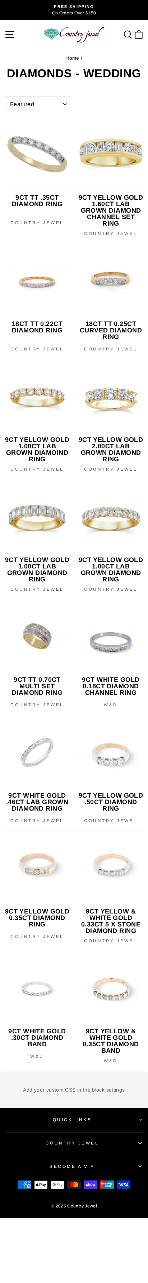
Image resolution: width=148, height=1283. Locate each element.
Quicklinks (72, 1119)
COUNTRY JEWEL (72, 1143)
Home (72, 58)
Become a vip (72, 1166)
